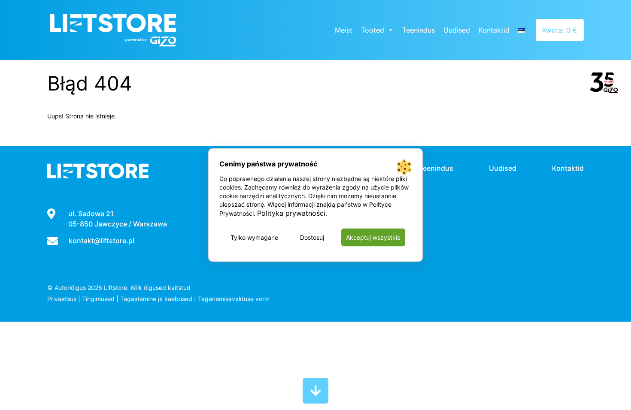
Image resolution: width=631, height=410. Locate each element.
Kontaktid (494, 30)
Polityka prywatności (291, 213)
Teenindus (418, 30)
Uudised (456, 30)
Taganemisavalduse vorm (234, 298)
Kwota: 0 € (559, 30)
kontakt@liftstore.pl (101, 240)
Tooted (372, 30)
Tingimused (98, 298)
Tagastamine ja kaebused (156, 298)
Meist (343, 30)
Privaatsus (61, 298)
